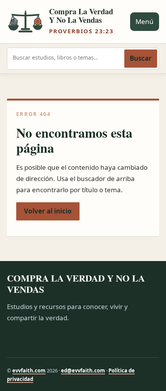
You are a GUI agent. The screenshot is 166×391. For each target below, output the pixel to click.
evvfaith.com (29, 370)
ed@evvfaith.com (83, 370)
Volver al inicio (48, 211)
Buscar (141, 58)
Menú (145, 21)
